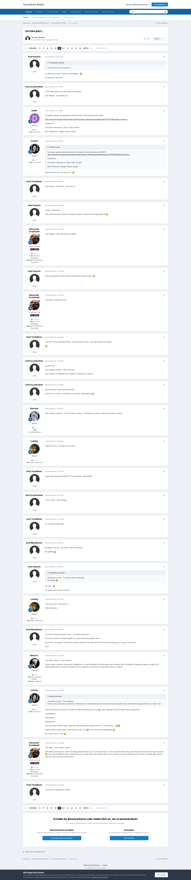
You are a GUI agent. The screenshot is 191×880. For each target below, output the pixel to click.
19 (51, 48)
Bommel (34, 408)
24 (72, 48)
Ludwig (34, 441)
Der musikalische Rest (50, 40)
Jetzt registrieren (160, 4)
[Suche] (165, 11)
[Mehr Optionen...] (164, 56)
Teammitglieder (54, 17)
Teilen (147, 39)
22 (63, 48)
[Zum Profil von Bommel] (35, 416)
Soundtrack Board (33, 4)
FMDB (64, 12)
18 (47, 48)
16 (39, 48)
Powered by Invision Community (95, 868)
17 (43, 48)
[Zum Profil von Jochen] (35, 149)
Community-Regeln (38, 17)
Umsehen (28, 12)
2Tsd (35, 675)
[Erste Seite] (26, 48)
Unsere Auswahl (52, 12)
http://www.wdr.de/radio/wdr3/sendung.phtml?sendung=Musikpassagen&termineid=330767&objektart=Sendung (86, 119)
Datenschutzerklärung (91, 865)
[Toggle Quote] (48, 63)
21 (59, 48)
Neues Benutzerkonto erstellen (62, 838)
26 (80, 48)
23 (68, 48)
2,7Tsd (35, 460)
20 (55, 48)
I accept (162, 875)
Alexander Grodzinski (34, 230)
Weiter (86, 48)
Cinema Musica (75, 12)
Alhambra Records (91, 12)
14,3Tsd (35, 253)
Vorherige (33, 48)
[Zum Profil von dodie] (35, 118)
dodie (34, 110)
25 (76, 48)
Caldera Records (108, 12)
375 (35, 160)
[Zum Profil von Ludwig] (35, 449)
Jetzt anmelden (129, 838)
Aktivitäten (39, 12)
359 (35, 428)
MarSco (34, 655)
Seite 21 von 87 (101, 48)
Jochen (34, 141)
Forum (25, 17)
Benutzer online (69, 17)
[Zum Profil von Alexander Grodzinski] (35, 239)
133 (35, 130)
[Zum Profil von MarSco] (35, 663)
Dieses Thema (155, 11)
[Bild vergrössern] (81, 74)
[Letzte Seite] (91, 48)
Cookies (105, 865)
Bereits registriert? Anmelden (137, 4)
